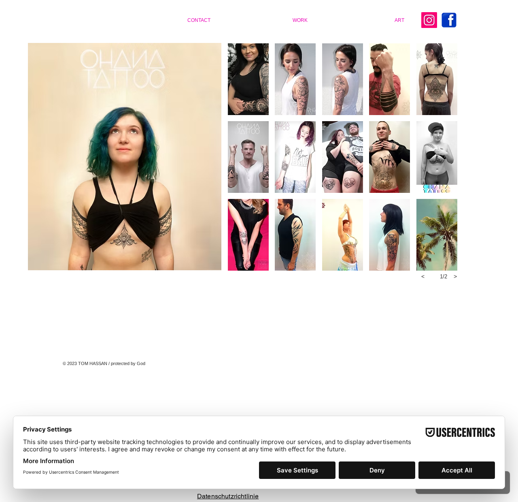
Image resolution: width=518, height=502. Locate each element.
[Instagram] (429, 20)
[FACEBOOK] (449, 20)
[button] (248, 79)
